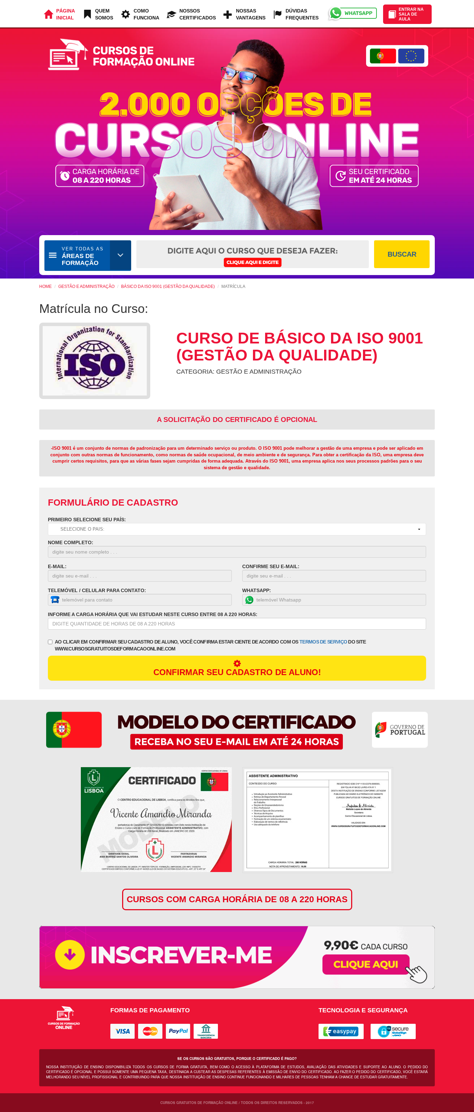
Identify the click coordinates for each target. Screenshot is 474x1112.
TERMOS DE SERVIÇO (323, 642)
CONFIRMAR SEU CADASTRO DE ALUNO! (237, 672)
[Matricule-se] (237, 957)
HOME (45, 286)
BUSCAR (402, 254)
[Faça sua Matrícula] (317, 820)
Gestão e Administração (86, 286)
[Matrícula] (156, 819)
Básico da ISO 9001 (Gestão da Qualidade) (168, 286)
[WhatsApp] (351, 13)
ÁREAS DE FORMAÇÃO (83, 256)
